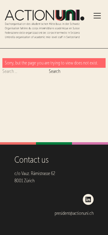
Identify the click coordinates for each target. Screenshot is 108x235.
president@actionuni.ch (74, 213)
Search (54, 71)
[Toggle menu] (97, 16)
